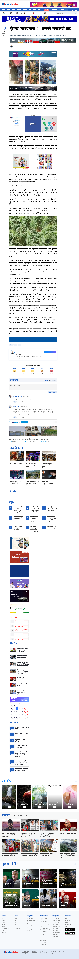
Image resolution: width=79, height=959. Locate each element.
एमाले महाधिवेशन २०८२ (57, 932)
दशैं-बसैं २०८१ (55, 936)
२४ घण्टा (14, 815)
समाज (3, 918)
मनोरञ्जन (25, 10)
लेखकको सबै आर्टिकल (49, 352)
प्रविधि (15, 344)
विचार (30, 10)
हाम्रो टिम (66, 918)
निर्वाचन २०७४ (55, 924)
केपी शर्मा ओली (28, 13)
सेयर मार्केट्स (54, 10)
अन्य (39, 10)
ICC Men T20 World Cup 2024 (32, 921)
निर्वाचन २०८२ (55, 930)
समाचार (8, 10)
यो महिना (25, 815)
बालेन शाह (6, 13)
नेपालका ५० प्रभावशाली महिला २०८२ (44, 919)
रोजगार (16, 922)
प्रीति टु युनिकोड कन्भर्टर (44, 942)
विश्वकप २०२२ (55, 934)
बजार (16, 918)
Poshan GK (16, 407)
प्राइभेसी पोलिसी (68, 924)
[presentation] (54, 422)
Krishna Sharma (17, 396)
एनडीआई (20, 13)
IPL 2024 (29, 923)
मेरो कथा (41, 938)
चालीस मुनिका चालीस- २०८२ (44, 932)
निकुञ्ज (11, 344)
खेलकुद (34, 10)
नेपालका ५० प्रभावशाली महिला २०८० (44, 925)
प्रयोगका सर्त (67, 920)
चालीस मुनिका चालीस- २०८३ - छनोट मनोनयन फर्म (45, 929)
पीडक (14, 13)
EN (66, 10)
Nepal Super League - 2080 (32, 929)
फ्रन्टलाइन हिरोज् (43, 940)
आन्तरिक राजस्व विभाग (38, 13)
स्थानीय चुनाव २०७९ (56, 926)
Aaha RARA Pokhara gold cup (31, 926)
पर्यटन (16, 920)
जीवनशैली (19, 10)
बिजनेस (13, 10)
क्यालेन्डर (14, 698)
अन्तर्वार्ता (3, 924)
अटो (15, 926)
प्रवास (3, 930)
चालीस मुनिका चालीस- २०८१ (44, 935)
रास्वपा (47, 13)
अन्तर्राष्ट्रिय (4, 932)
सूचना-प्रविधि (17, 928)
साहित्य (3, 922)
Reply (15, 401)
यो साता (20, 815)
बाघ (19, 344)
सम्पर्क (66, 926)
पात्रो (47, 10)
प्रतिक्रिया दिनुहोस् (52, 392)
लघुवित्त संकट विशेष (56, 920)
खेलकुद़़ (3, 926)
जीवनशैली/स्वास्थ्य (5, 928)
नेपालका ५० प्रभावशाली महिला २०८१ (44, 922)
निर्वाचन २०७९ (55, 928)
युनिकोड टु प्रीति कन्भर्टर (44, 944)
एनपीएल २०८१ (30, 918)
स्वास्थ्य (62, 10)
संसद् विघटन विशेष (56, 922)
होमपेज (3, 10)
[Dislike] (22, 401)
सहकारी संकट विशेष (56, 918)
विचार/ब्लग (4, 920)
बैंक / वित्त (16, 924)
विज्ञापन (66, 922)
